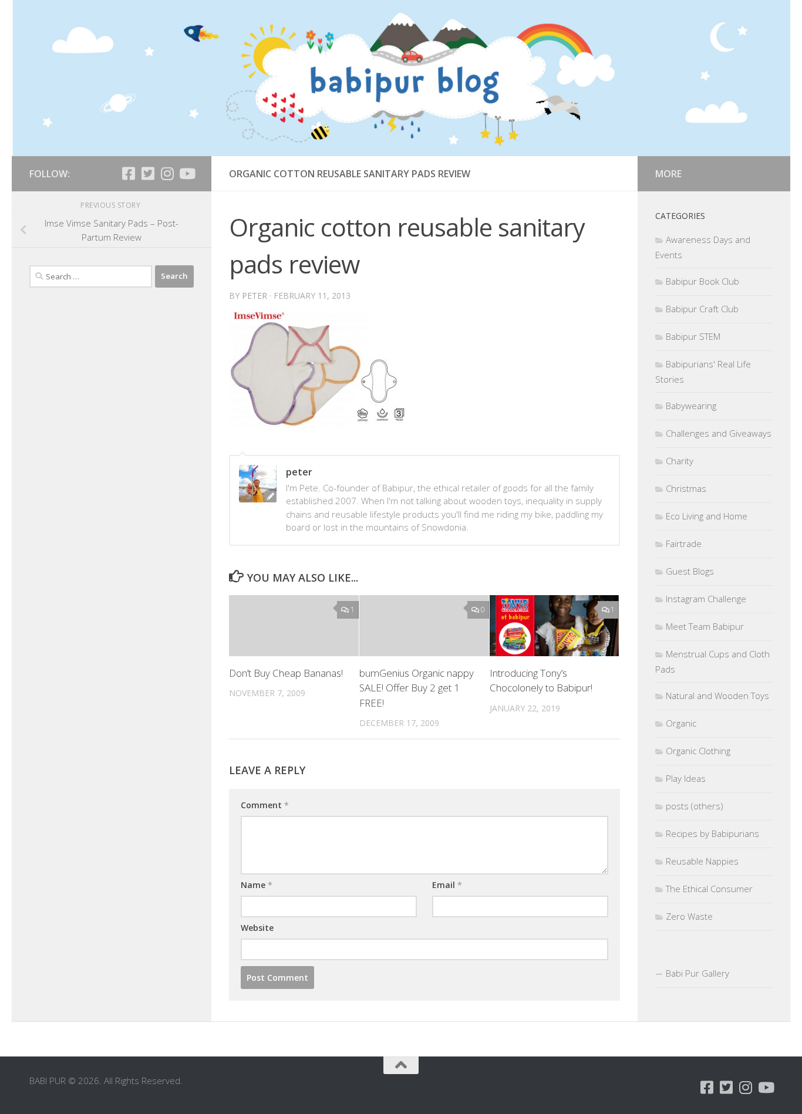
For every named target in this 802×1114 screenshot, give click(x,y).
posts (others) (694, 806)
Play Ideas (686, 778)
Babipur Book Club (702, 281)
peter (254, 295)
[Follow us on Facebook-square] (128, 173)
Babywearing (691, 405)
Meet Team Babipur (705, 626)
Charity (679, 461)
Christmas (686, 488)
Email (447, 884)
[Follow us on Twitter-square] (147, 173)
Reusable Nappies (702, 861)
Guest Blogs (690, 571)
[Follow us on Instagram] (167, 173)
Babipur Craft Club (702, 309)
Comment (265, 805)
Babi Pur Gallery (697, 973)
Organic (681, 723)
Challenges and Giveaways (718, 433)
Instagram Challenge (706, 599)
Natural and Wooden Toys (717, 695)
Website (257, 927)
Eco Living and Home (706, 516)
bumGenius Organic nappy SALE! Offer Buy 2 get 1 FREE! (416, 688)
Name (256, 884)
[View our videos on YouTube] (186, 173)
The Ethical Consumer (709, 888)
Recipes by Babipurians (712, 833)
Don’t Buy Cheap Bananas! (286, 673)
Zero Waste (689, 916)
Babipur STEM (693, 336)
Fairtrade (684, 543)
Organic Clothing (698, 751)
